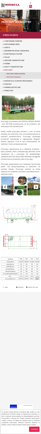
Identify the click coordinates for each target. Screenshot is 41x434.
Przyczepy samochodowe (16, 74)
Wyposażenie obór (11, 44)
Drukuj (20, 287)
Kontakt (8, 84)
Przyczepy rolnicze (14, 77)
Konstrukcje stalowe (13, 54)
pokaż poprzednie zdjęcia (5, 187)
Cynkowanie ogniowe (13, 41)
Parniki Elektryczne (12, 87)
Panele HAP (8, 91)
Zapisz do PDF (33, 287)
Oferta (7, 47)
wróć (6, 287)
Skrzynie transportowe (14, 60)
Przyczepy (8, 70)
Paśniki (7, 64)
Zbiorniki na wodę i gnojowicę (16, 51)
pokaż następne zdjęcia (36, 187)
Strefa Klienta (10, 35)
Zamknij (34, 429)
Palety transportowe (13, 67)
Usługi (7, 57)
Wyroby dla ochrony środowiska (18, 81)
